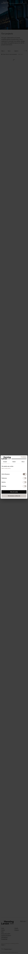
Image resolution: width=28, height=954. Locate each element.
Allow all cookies (14, 491)
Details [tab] (14, 461)
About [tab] (23, 461)
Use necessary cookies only (14, 495)
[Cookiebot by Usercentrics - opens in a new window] (21, 457)
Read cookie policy (6, 468)
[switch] (25, 478)
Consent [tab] (5, 461)
